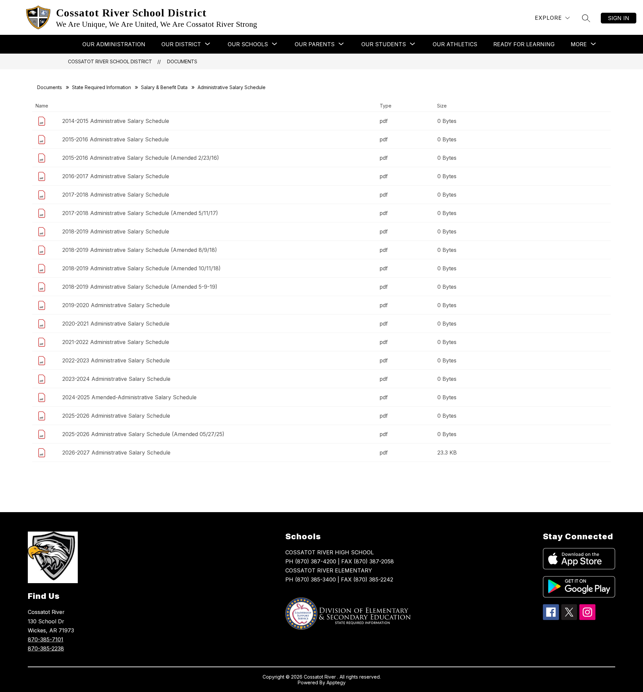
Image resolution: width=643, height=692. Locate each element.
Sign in (618, 18)
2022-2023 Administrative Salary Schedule (116, 360)
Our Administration (113, 44)
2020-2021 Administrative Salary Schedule (115, 323)
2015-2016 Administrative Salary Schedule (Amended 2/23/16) (140, 157)
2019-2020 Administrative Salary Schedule (116, 305)
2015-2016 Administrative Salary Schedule (115, 139)
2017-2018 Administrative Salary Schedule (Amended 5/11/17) (140, 213)
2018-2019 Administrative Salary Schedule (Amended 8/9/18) (139, 250)
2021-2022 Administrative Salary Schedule (115, 342)
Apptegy (336, 682)
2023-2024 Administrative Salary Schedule (116, 378)
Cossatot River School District (110, 61)
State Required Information (101, 87)
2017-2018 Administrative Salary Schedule (115, 194)
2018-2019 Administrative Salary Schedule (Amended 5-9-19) (139, 286)
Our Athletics (455, 44)
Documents (182, 61)
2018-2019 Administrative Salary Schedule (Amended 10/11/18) (141, 268)
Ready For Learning (524, 44)
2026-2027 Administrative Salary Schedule (116, 452)
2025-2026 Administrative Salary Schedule (116, 415)
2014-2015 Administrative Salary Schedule (115, 121)
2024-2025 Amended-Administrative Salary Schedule (129, 397)
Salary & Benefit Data (164, 87)
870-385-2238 (46, 648)
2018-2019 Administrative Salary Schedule (115, 231)
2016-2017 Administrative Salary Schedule (115, 176)
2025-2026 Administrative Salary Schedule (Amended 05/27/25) (143, 434)
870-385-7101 (45, 639)
